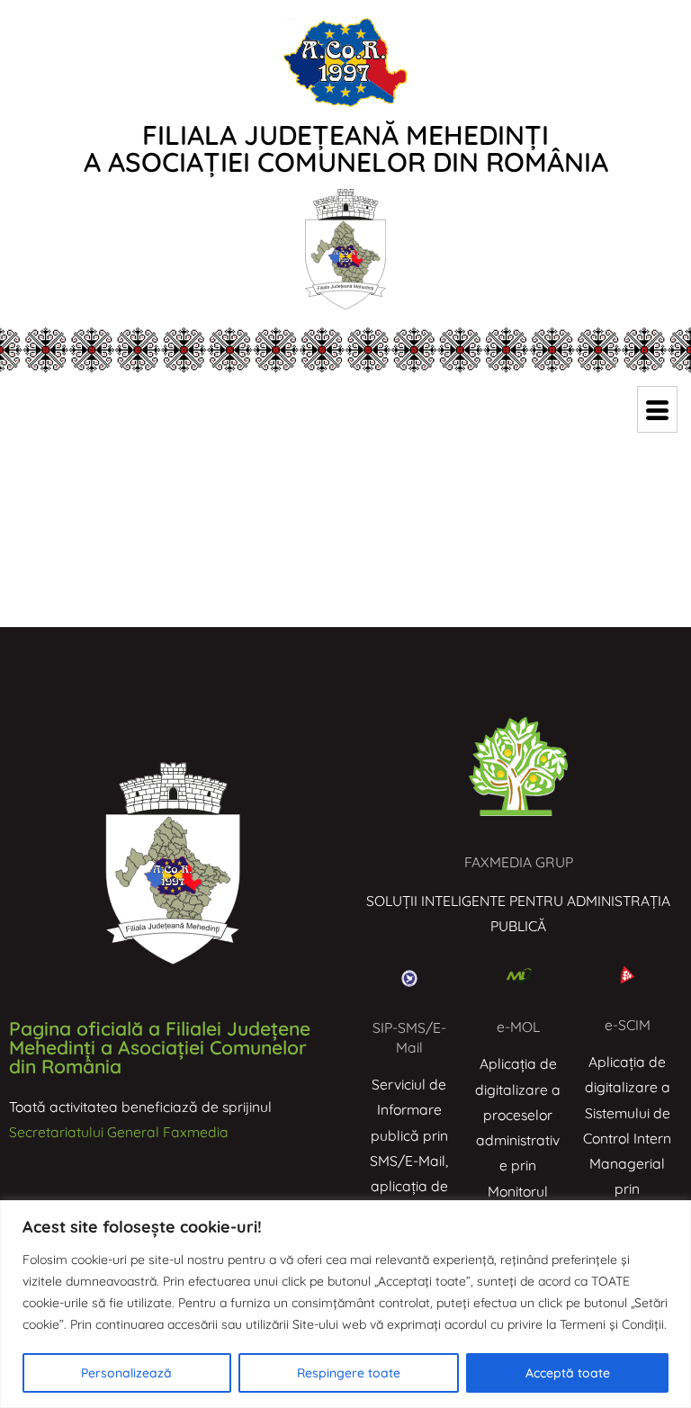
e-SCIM (628, 1025)
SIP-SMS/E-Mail (409, 1037)
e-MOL (518, 1027)
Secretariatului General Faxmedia (119, 1132)
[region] (345, 1304)
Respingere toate (348, 1373)
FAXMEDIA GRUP (518, 862)
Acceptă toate (567, 1373)
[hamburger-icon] (657, 409)
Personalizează (126, 1373)
